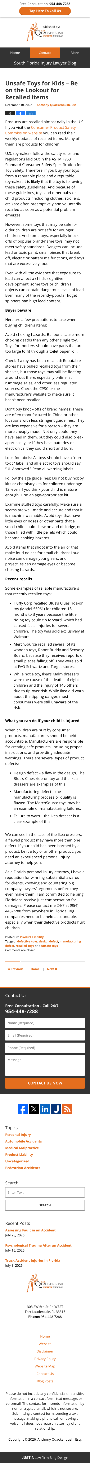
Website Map (45, 1366)
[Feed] (67, 1109)
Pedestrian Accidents (22, 1168)
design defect (48, 941)
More (75, 52)
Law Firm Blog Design (45, 1457)
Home (15, 52)
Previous (15, 968)
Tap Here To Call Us (45, 10)
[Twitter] (34, 1109)
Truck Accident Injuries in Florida (32, 1260)
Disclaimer (45, 1351)
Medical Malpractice (22, 1148)
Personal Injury (18, 1134)
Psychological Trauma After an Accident (38, 1245)
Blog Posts (45, 1381)
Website (45, 1344)
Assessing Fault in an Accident (30, 1230)
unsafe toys (49, 946)
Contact (45, 52)
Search (45, 1205)
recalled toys (25, 946)
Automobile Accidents (23, 1141)
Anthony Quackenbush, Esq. (59, 1439)
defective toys (27, 941)
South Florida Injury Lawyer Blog (45, 32)
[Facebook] (23, 1109)
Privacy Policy (45, 1358)
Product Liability (32, 937)
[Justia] (56, 1109)
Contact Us (45, 1373)
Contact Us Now (45, 1083)
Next (52, 968)
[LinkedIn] (45, 1109)
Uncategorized (17, 1161)
